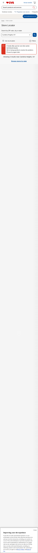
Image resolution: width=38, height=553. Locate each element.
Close (35, 530)
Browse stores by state (19, 61)
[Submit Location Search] (35, 35)
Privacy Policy (20, 549)
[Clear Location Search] (30, 35)
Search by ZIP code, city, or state (11, 30)
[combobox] (16, 35)
